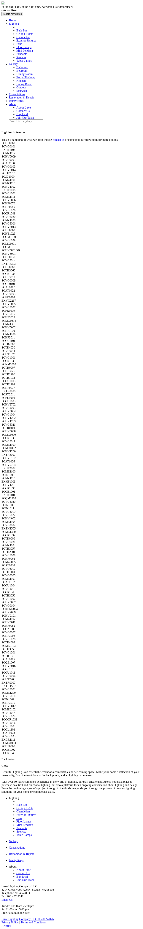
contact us (58, 139)
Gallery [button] (13, 64)
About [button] (12, 104)
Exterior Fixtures (26, 40)
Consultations (17, 94)
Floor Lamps (23, 47)
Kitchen (21, 80)
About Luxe (23, 107)
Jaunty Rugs (16, 100)
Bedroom (21, 70)
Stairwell (21, 90)
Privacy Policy (10, 922)
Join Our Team (25, 117)
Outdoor (21, 87)
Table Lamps (24, 60)
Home (12, 20)
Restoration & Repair (21, 97)
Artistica (6, 925)
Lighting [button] (14, 23)
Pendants (21, 53)
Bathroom (22, 67)
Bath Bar (21, 30)
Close (4, 765)
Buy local (22, 114)
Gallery (13, 841)
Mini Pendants (24, 50)
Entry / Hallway (25, 77)
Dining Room (24, 74)
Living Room (24, 84)
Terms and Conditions (34, 922)
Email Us (6, 899)
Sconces (21, 57)
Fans (19, 43)
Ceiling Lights (24, 33)
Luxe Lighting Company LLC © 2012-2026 (27, 919)
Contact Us (23, 110)
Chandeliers (23, 37)
